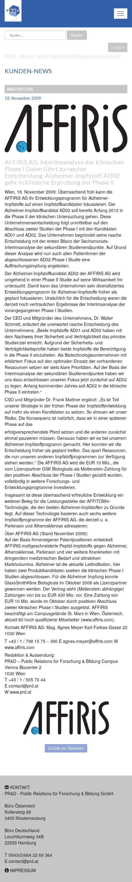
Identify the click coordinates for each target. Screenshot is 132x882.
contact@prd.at (23, 861)
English (117, 47)
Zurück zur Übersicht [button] (66, 748)
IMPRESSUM (23, 870)
